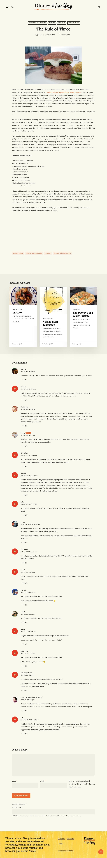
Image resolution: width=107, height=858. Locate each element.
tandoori (48, 253)
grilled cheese (75, 92)
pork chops (64, 92)
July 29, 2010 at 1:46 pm (28, 371)
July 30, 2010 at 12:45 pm (28, 409)
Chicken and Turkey (37, 23)
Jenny (76, 344)
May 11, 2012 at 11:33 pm (28, 653)
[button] (7, 7)
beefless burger (18, 253)
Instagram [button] (70, 838)
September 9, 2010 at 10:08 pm (30, 524)
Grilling (61, 23)
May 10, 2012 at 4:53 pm (28, 631)
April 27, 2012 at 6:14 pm (28, 572)
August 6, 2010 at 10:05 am (29, 475)
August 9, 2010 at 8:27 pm (29, 504)
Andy (45, 344)
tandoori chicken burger (62, 253)
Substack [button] (61, 838)
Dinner (52, 23)
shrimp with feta (53, 92)
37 (52, 344)
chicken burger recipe (34, 253)
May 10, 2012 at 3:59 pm (28, 614)
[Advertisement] (53, 229)
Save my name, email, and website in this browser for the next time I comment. (82, 784)
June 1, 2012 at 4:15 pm (28, 700)
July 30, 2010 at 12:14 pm (28, 389)
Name (14, 781)
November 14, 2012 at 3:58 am (30, 720)
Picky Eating (73, 23)
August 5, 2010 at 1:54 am (29, 455)
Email (42, 781)
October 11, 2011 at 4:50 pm (29, 552)
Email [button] (61, 843)
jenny (39, 35)
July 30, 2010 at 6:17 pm (28, 435)
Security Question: (19, 804)
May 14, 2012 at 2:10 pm (28, 675)
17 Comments (64, 35)
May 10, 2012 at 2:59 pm (28, 592)
